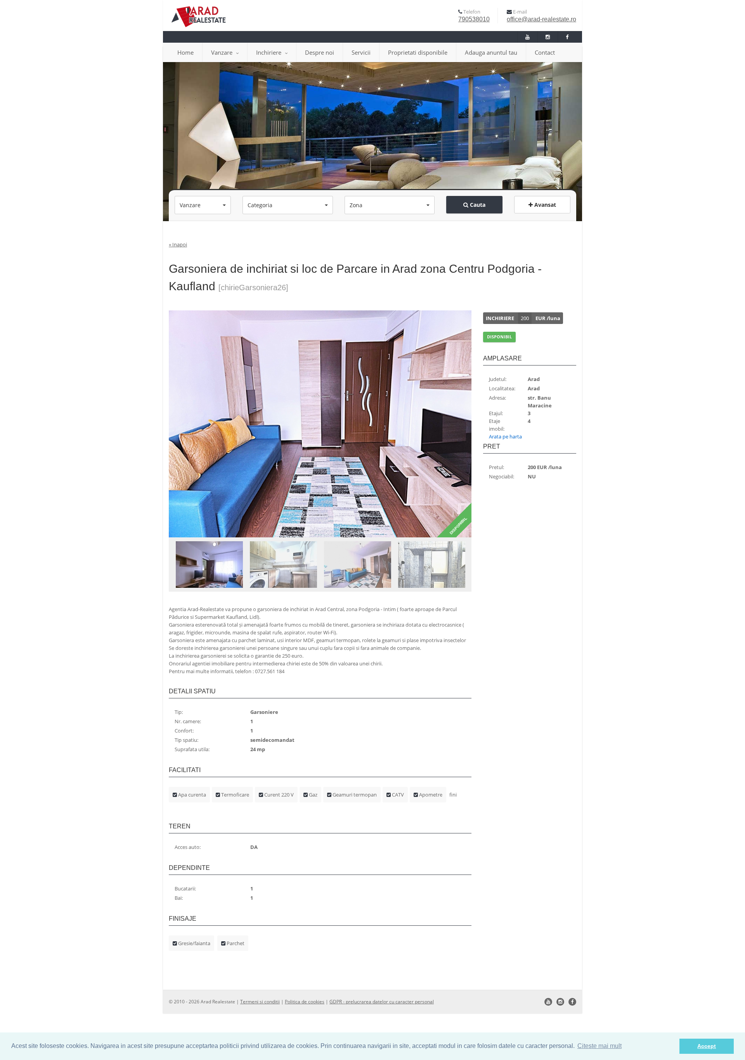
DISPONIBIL (499, 336)
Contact (545, 52)
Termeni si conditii (260, 1001)
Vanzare (221, 52)
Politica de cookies (304, 1001)
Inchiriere (268, 52)
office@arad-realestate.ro (541, 19)
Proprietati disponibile (417, 52)
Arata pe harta (505, 436)
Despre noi (319, 52)
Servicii (361, 52)
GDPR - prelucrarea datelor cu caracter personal (381, 1001)
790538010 (474, 19)
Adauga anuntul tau (491, 52)
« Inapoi (178, 244)
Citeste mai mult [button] (599, 1046)
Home (185, 52)
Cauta (476, 204)
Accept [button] (706, 1046)
